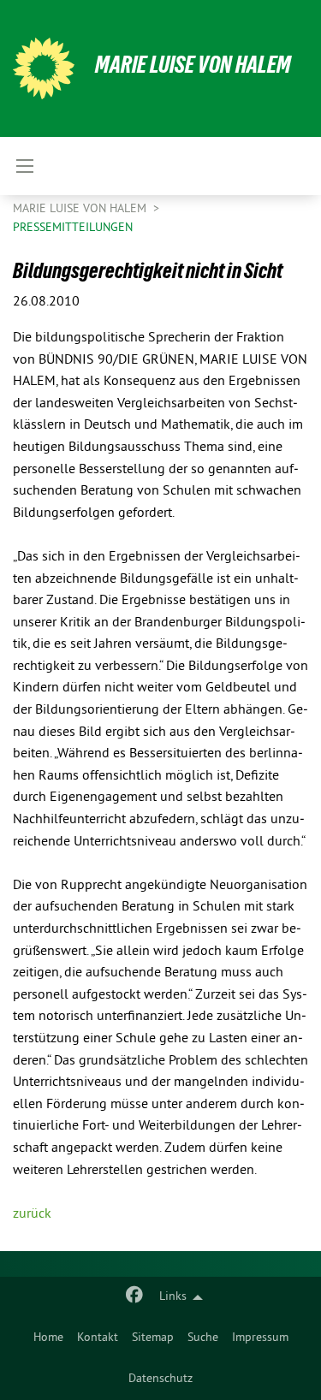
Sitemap (153, 1338)
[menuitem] (48, 1338)
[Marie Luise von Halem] (43, 68)
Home (48, 1338)
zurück (32, 1214)
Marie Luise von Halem (193, 64)
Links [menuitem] (173, 1297)
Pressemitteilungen (73, 228)
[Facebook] (135, 1297)
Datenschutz (160, 1379)
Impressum (260, 1338)
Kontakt (97, 1338)
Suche (202, 1338)
